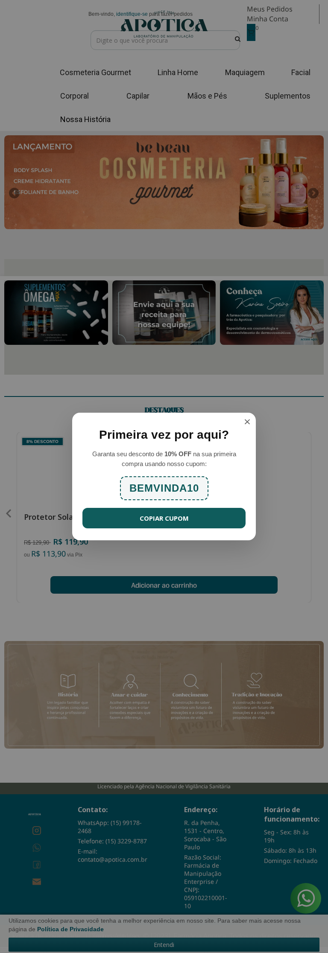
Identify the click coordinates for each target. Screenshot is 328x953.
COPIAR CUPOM (164, 518)
